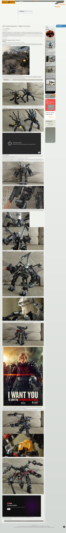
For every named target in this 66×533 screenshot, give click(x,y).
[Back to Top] (64, 527)
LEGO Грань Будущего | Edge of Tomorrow (16, 26)
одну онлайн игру (18, 44)
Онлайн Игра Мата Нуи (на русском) (51, 106)
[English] (57, 6)
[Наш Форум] (55, 3)
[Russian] (62, 4)
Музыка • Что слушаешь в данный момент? (51, 117)
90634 (35, 77)
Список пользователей (50, 123)
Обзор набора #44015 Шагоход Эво (50, 88)
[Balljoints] (8, 2)
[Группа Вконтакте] (57, 3)
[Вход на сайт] (58, 3)
